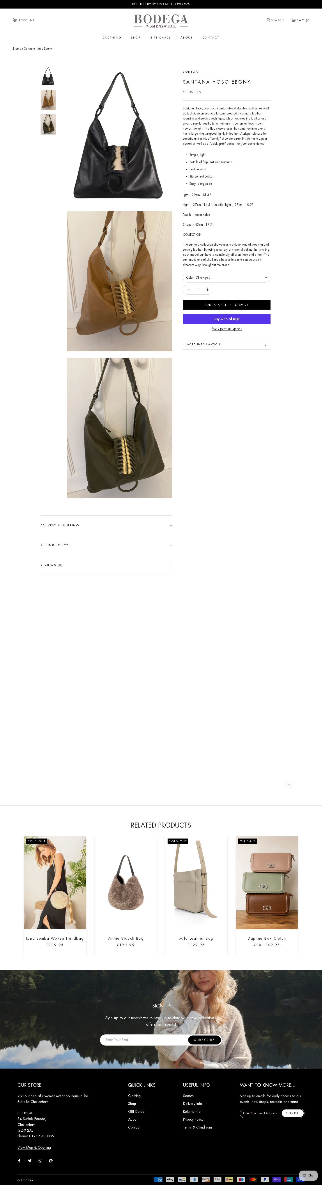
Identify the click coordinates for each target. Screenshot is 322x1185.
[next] (308, 890)
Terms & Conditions (197, 1127)
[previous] (14, 890)
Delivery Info (192, 1104)
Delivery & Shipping (60, 525)
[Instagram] (40, 1160)
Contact (210, 37)
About (186, 37)
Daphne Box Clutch (267, 938)
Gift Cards (160, 37)
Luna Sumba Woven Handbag (55, 938)
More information (203, 344)
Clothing (112, 37)
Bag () (304, 20)
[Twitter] (30, 1160)
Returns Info (192, 1111)
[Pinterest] (51, 1160)
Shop (135, 37)
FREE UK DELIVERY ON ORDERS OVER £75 (161, 4)
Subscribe (204, 1039)
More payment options (227, 328)
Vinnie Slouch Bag (126, 938)
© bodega (26, 1180)
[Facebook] (19, 1160)
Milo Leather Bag (196, 938)
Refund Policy (55, 545)
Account (27, 20)
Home (17, 48)
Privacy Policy (193, 1119)
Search (277, 20)
